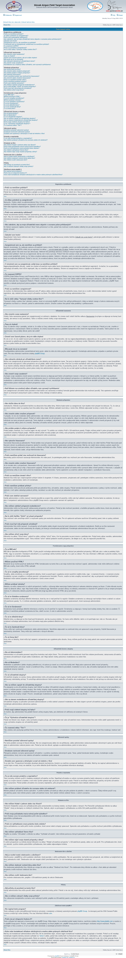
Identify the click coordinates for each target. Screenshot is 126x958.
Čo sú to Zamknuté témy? (12, 107)
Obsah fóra (7, 25)
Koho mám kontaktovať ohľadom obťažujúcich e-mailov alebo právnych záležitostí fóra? (33, 174)
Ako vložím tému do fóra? (12, 69)
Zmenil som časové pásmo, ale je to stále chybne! (20, 58)
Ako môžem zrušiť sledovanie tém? (15, 160)
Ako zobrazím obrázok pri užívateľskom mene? (19, 61)
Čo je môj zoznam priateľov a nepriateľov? (18, 138)
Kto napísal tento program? (13, 171)
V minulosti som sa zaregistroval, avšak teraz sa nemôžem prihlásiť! (26, 44)
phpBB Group (40, 353)
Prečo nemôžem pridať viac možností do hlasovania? (21, 76)
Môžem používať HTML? (12, 96)
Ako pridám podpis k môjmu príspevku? (17, 73)
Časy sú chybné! (9, 56)
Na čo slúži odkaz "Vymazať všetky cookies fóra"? (20, 49)
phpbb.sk (72, 957)
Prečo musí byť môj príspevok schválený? (18, 88)
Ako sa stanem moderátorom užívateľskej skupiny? (21, 120)
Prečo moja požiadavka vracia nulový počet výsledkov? (22, 146)
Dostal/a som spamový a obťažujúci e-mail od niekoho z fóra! (24, 133)
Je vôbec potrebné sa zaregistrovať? (16, 36)
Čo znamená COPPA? (11, 46)
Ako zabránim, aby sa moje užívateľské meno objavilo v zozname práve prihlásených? (32, 39)
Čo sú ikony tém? (9, 108)
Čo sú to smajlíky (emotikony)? (14, 98)
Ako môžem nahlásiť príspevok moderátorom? (19, 85)
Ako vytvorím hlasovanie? (12, 74)
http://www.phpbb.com (105, 921)
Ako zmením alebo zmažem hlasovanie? (17, 78)
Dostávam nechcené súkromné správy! (17, 132)
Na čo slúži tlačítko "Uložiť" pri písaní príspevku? (20, 86)
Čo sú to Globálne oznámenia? (14, 101)
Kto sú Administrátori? (11, 113)
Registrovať (18, 15)
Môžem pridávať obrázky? (12, 100)
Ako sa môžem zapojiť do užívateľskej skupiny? (20, 118)
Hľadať (120, 15)
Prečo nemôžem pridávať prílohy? (15, 81)
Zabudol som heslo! (10, 41)
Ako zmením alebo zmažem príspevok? (17, 71)
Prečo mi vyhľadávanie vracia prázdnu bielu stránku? (21, 148)
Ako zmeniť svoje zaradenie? (13, 63)
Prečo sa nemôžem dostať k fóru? (15, 80)
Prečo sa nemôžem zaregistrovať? (15, 48)
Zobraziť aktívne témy (28, 22)
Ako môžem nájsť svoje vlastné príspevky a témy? (20, 152)
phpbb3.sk (65, 957)
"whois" (41, 936)
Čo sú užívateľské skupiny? (13, 117)
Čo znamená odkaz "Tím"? (13, 125)
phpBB (57, 956)
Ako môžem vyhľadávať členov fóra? (16, 150)
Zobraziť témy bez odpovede (11, 22)
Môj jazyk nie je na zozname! (13, 59)
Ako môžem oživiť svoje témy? (14, 90)
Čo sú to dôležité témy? (11, 105)
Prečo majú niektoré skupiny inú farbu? (17, 122)
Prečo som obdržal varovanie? (14, 83)
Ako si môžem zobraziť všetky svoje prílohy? (18, 166)
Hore (5, 196)
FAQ (113, 15)
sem (50, 913)
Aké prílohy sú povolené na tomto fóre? (17, 165)
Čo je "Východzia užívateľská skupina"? (17, 123)
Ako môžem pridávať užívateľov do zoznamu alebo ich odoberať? (26, 140)
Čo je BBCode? (9, 95)
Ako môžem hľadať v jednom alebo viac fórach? (20, 145)
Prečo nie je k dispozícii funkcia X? (15, 173)
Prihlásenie (8, 15)
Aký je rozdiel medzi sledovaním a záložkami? (19, 156)
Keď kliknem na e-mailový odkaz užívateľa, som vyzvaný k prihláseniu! (27, 64)
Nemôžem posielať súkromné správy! (16, 130)
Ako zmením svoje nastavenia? (14, 54)
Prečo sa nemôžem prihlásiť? (14, 34)
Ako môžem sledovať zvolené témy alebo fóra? (19, 158)
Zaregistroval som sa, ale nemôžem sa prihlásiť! (20, 42)
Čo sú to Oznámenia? (11, 103)
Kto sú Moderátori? (10, 115)
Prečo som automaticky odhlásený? (16, 37)
